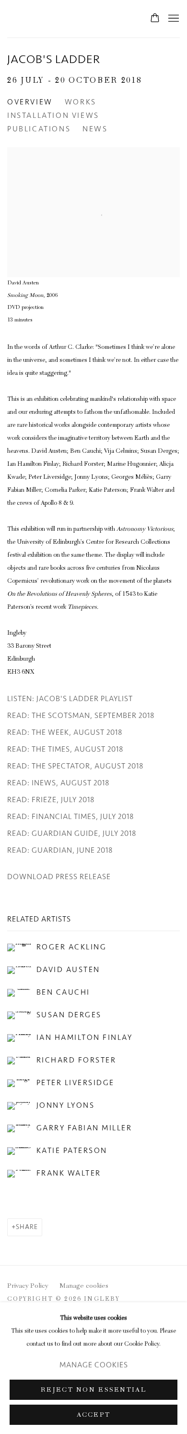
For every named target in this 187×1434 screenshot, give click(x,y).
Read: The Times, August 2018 (65, 749)
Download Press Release (59, 877)
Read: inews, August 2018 (58, 783)
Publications (38, 129)
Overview (30, 102)
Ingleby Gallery (36, 19)
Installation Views (53, 115)
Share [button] (27, 1227)
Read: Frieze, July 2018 (51, 800)
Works (80, 102)
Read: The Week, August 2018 (65, 732)
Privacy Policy (27, 1286)
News (94, 129)
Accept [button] (94, 1414)
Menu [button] (172, 19)
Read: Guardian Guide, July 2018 (72, 833)
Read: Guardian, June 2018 (60, 850)
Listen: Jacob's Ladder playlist (70, 699)
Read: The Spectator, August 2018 (75, 766)
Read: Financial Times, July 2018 (70, 816)
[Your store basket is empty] (155, 19)
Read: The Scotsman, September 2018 (81, 715)
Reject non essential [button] (93, 1389)
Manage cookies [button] (83, 1286)
